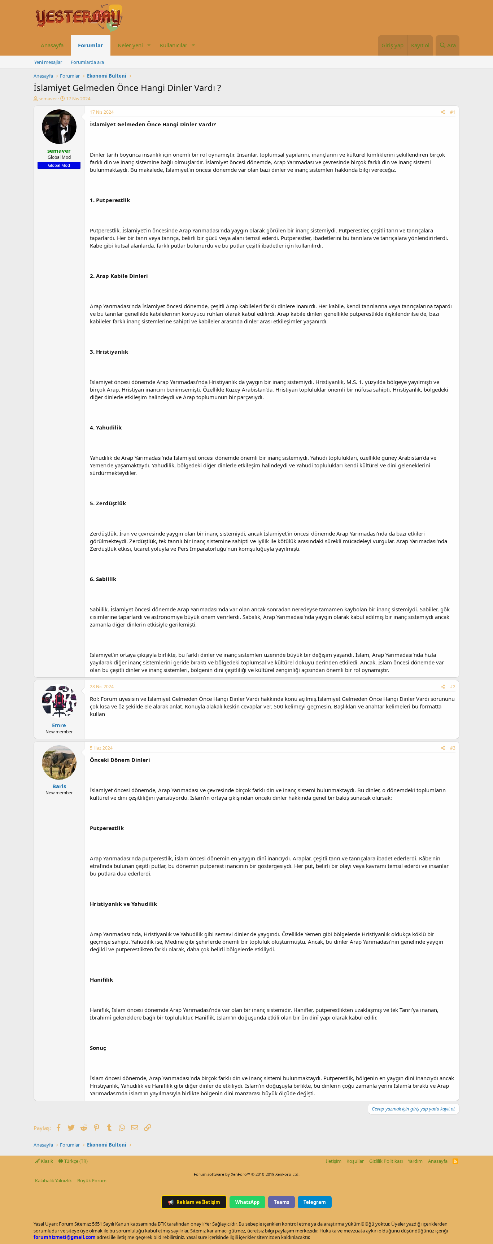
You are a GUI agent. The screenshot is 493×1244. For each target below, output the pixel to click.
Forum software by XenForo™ (247, 1174)
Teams (281, 1202)
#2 (452, 687)
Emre (59, 725)
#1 (452, 112)
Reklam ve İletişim (194, 1202)
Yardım (415, 1161)
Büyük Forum (91, 1180)
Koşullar (355, 1161)
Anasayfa (52, 45)
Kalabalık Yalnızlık (53, 1180)
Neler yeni (130, 45)
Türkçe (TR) (75, 1161)
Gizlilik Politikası (386, 1161)
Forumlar (90, 45)
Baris (59, 786)
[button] (149, 45)
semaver (48, 98)
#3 (452, 748)
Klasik (46, 1161)
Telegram (315, 1202)
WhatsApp (247, 1202)
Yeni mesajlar (48, 62)
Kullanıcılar (173, 45)
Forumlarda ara (87, 62)
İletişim (333, 1161)
